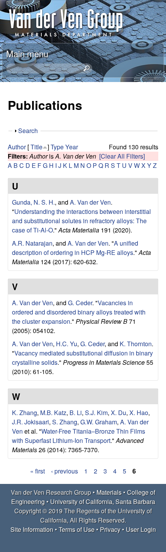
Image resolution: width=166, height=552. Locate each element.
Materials (109, 492)
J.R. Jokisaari (30, 421)
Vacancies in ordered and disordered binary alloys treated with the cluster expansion (79, 312)
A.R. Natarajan (32, 243)
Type (57, 146)
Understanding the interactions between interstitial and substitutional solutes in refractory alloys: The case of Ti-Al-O (81, 220)
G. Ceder (80, 302)
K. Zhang (24, 412)
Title (36, 146)
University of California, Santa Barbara (102, 501)
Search (28, 130)
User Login (141, 529)
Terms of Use (77, 529)
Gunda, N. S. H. (33, 202)
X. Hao (138, 412)
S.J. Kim (96, 412)
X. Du (118, 412)
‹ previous (64, 471)
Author (17, 146)
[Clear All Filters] (122, 156)
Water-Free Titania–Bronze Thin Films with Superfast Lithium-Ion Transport (78, 436)
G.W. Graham (98, 421)
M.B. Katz (53, 412)
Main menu (27, 53)
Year (71, 146)
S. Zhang (64, 421)
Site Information (31, 529)
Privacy (110, 529)
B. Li (75, 412)
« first (37, 471)
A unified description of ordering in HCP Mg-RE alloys (75, 248)
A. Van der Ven (90, 202)
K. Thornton (136, 343)
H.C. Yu (66, 343)
